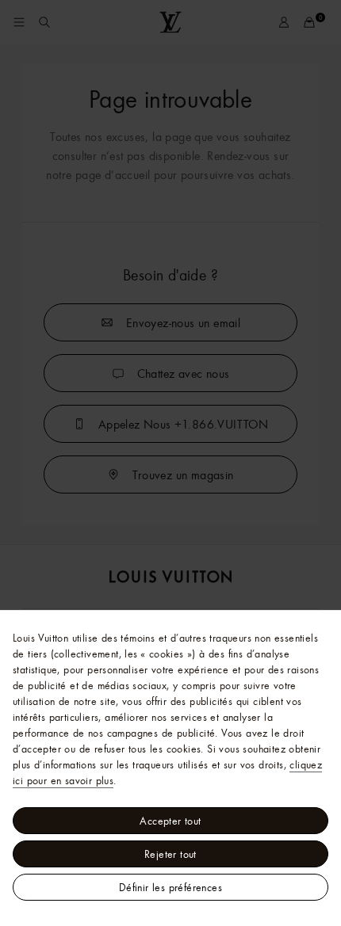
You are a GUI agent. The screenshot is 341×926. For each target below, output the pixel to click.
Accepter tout (170, 821)
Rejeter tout (170, 854)
